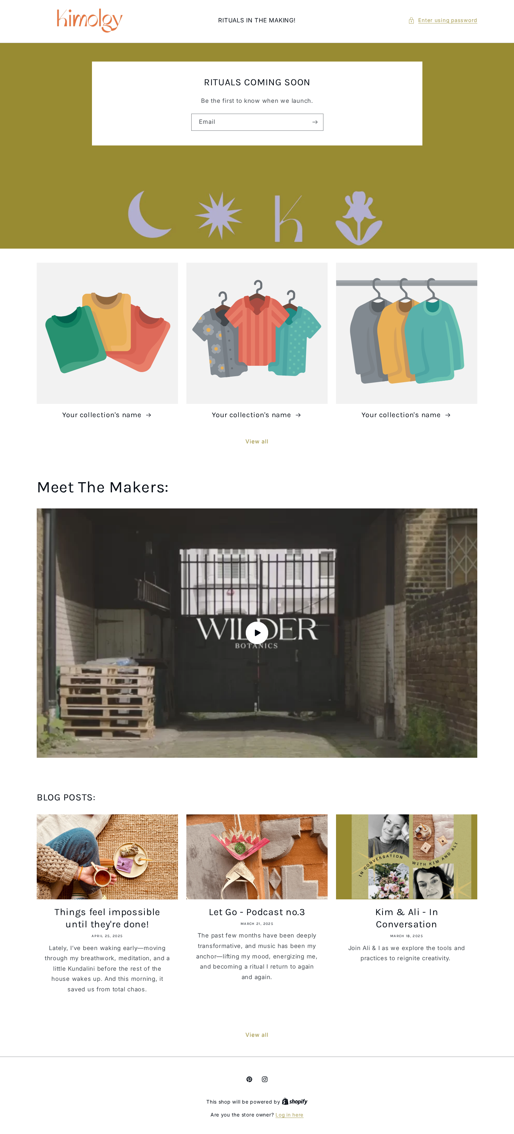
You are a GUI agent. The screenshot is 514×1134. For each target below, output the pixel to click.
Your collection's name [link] (102, 415)
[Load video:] (257, 633)
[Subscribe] (315, 122)
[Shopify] (295, 1102)
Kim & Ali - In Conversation (406, 918)
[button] (442, 20)
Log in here (290, 1115)
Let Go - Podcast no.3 (257, 912)
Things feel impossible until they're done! (107, 918)
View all (257, 441)
